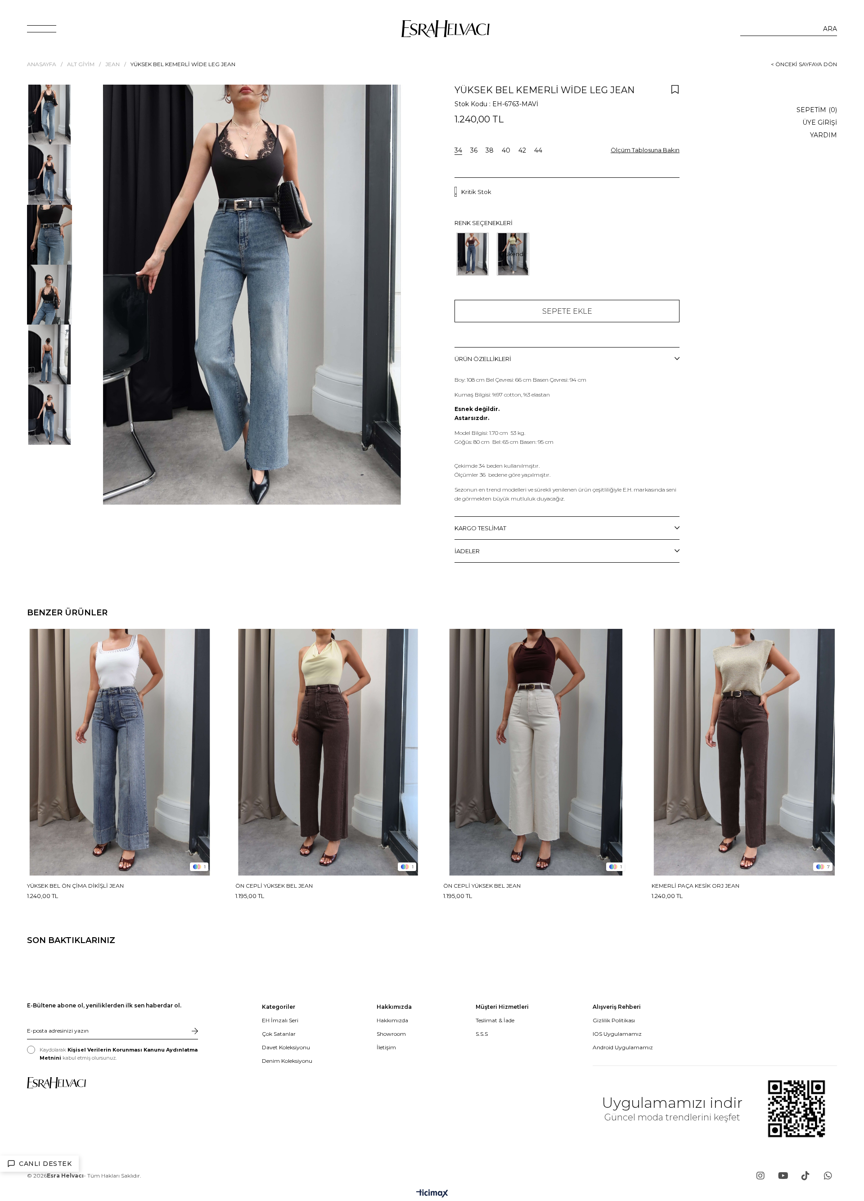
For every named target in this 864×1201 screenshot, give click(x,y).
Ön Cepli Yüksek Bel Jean (274, 885)
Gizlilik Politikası (614, 1020)
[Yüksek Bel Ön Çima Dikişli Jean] (120, 752)
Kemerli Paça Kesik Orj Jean (695, 885)
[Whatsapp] (828, 1176)
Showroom (391, 1033)
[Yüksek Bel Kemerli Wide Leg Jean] (472, 254)
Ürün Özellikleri (482, 358)
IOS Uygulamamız (617, 1033)
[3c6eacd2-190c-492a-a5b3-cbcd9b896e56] (56, 1082)
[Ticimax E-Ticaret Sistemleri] (432, 1194)
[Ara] (830, 29)
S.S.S (482, 1033)
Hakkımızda (392, 1020)
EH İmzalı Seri (280, 1020)
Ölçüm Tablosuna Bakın (645, 150)
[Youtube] (783, 1176)
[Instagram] (761, 1176)
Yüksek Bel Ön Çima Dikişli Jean (75, 885)
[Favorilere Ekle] (675, 89)
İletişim (386, 1047)
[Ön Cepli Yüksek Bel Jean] (328, 752)
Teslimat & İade (495, 1020)
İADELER (467, 551)
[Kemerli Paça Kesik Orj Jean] (744, 752)
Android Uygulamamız (623, 1047)
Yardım (823, 135)
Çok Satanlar (279, 1033)
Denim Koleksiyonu (287, 1060)
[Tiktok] (805, 1176)
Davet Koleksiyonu (286, 1047)
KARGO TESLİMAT (480, 528)
